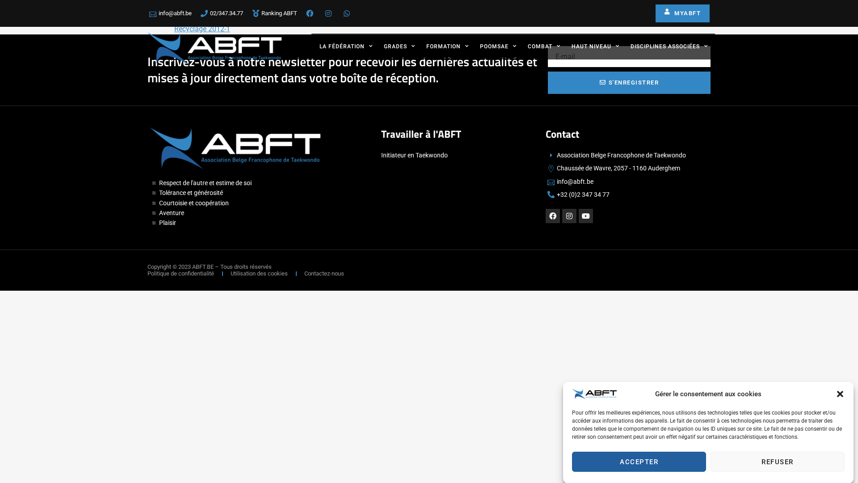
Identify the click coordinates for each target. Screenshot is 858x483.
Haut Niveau (591, 46)
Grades (395, 46)
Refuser (777, 462)
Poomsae (494, 46)
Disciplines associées (665, 46)
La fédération (342, 46)
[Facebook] (553, 216)
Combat (540, 46)
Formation (443, 46)
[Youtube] (586, 216)
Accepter (639, 462)
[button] (840, 394)
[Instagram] (569, 216)
